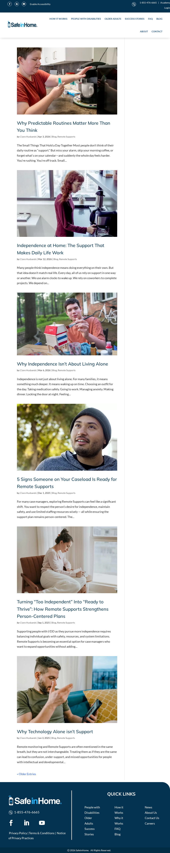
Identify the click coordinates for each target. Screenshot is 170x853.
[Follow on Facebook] (9, 4)
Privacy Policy (18, 833)
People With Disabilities (86, 18)
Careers (150, 823)
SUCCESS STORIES (134, 18)
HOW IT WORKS (58, 18)
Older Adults (113, 18)
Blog (54, 136)
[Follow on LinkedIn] (17, 4)
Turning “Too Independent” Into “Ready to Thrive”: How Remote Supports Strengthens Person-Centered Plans (62, 609)
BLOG (159, 18)
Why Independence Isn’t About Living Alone (62, 364)
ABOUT (144, 31)
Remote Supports (66, 136)
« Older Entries (26, 774)
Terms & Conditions (41, 833)
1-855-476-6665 (148, 2)
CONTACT (157, 31)
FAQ (150, 18)
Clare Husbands (28, 136)
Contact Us (152, 818)
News (148, 807)
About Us (151, 812)
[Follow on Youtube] (24, 4)
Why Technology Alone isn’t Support (55, 731)
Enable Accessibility (40, 4)
